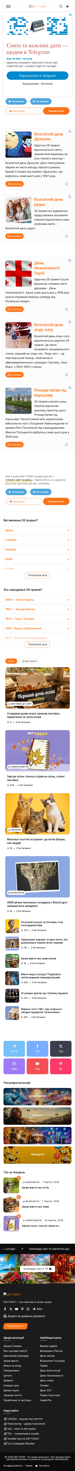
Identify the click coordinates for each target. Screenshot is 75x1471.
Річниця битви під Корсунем (50, 392)
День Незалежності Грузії (47, 268)
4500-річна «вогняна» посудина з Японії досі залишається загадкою (37, 904)
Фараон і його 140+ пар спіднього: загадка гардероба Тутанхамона (42, 1010)
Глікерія (10, 540)
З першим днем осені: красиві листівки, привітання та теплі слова (33, 715)
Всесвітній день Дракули (48, 136)
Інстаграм (42, 101)
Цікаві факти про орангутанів (38, 958)
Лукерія (10, 549)
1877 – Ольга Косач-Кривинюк (26, 638)
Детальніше (15, 183)
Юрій (8, 559)
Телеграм (18, 101)
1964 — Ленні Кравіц (19, 599)
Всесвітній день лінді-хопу (48, 327)
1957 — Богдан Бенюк (20, 609)
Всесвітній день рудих (48, 202)
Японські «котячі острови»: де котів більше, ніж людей (36, 841)
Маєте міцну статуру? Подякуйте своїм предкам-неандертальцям (41, 976)
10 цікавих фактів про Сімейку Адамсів (44, 993)
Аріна (9, 530)
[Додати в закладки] (66, 184)
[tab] (11, 661)
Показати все (37, 575)
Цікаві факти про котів (35, 1187)
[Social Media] (14, 1049)
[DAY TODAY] (12, 1294)
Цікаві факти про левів (35, 1206)
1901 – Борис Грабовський (23, 628)
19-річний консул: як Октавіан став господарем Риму (42, 924)
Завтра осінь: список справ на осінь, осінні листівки (35, 778)
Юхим (9, 568)
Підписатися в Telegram (37, 76)
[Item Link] (37, 688)
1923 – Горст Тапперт (20, 618)
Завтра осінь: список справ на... (41, 1225)
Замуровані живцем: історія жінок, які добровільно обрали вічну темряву (44, 941)
